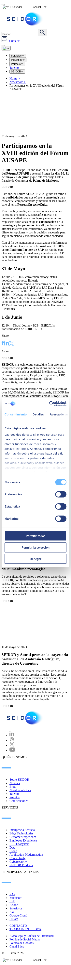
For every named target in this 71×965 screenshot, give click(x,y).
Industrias (16, 59)
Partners (16, 63)
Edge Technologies (21, 833)
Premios (14, 797)
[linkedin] (6, 344)
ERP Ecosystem (19, 844)
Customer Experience (22, 837)
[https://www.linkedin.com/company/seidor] (11, 735)
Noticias (14, 783)
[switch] (60, 494)
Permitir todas (35, 536)
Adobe (13, 904)
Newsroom (17, 82)
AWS (12, 912)
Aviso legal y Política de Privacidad (31, 936)
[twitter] (11, 343)
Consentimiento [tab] (16, 414)
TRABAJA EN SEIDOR (25, 929)
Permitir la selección (35, 547)
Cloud (13, 851)
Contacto (14, 40)
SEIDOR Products (21, 865)
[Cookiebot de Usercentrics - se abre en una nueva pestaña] (50, 403)
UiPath (13, 919)
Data (12, 847)
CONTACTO (18, 925)
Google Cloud (18, 915)
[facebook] (3, 344)
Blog (12, 786)
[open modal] (3, 4)
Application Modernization (26, 854)
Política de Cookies (21, 943)
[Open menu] (6, 48)
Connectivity (17, 858)
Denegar (35, 559)
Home (14, 78)
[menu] (3, 45)
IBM (12, 901)
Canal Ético (16, 946)
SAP (12, 894)
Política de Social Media (24, 939)
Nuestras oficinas (20, 790)
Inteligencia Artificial (22, 829)
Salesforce (15, 908)
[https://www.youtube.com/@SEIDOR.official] (12, 750)
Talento (14, 67)
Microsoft (15, 897)
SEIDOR (16, 71)
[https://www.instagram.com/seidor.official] (11, 740)
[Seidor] (25, 19)
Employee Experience (23, 840)
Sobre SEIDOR (19, 779)
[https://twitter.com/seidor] (11, 745)
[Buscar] (42, 32)
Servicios (16, 55)
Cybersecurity (18, 861)
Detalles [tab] (38, 414)
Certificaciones (18, 800)
